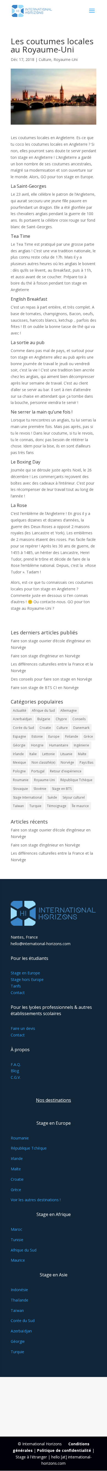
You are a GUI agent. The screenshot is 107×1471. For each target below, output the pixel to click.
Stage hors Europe (27, 979)
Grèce (88, 736)
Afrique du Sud (43, 710)
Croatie (45, 727)
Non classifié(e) (43, 762)
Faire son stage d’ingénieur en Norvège (45, 655)
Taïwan (18, 806)
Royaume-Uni (66, 59)
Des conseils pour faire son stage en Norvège (51, 679)
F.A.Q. (16, 1064)
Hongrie (37, 745)
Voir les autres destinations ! (36, 1199)
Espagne (19, 736)
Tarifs (16, 986)
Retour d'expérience (65, 771)
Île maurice (80, 806)
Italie (33, 754)
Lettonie (48, 754)
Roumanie (21, 780)
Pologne (19, 771)
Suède (52, 797)
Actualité (19, 710)
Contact (18, 992)
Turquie (35, 806)
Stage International (27, 797)
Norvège (67, 762)
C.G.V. (16, 1077)
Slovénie (39, 788)
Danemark (81, 727)
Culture (45, 59)
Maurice (18, 1260)
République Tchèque (76, 780)
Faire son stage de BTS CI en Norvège (45, 687)
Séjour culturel (74, 797)
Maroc (16, 1229)
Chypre (61, 719)
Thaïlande (19, 1300)
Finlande (71, 736)
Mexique (19, 762)
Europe (54, 736)
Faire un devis (23, 1028)
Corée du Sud (23, 727)
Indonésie (19, 1289)
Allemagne (68, 710)
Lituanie (66, 754)
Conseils (79, 719)
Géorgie (19, 745)
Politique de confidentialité (64, 1450)
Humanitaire (58, 745)
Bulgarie (43, 719)
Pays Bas (86, 762)
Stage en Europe (25, 972)
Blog (15, 1070)
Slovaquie (20, 788)
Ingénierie (81, 745)
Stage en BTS (62, 788)
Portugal (37, 771)
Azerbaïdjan (22, 719)
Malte (82, 754)
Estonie (37, 736)
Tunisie (17, 1239)
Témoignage (56, 806)
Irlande (18, 754)
